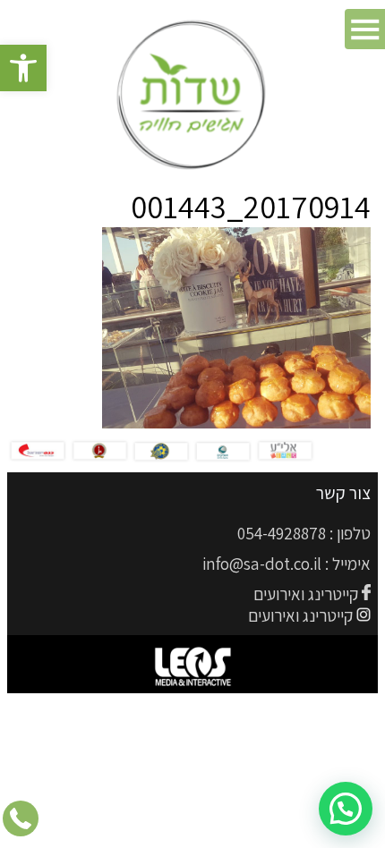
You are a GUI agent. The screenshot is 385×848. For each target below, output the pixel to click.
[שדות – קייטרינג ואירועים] (193, 96)
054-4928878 (281, 533)
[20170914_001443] (236, 423)
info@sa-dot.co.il (261, 563)
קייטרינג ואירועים (305, 594)
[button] (23, 68)
